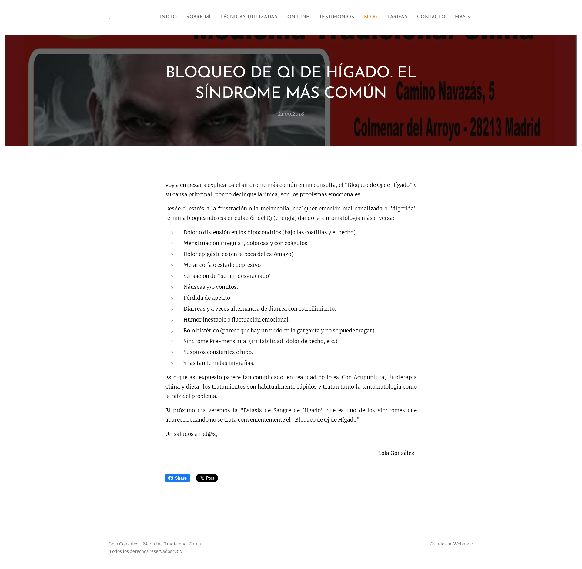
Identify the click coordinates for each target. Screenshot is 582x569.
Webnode (463, 544)
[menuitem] (170, 17)
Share (181, 478)
